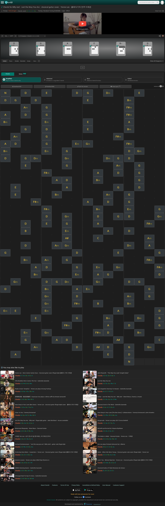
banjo (28, 61)
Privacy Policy (76, 485)
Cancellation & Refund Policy (91, 485)
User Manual (106, 485)
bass (35, 61)
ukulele (17, 61)
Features (55, 485)
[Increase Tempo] (15, 36)
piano (10, 61)
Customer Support (118, 485)
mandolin (22, 61)
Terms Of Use (64, 485)
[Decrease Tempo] (2, 36)
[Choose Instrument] (39, 61)
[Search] (157, 2)
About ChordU (45, 485)
